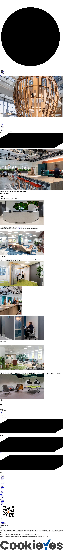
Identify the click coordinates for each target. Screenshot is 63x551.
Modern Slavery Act (3, 523)
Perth (2, 502)
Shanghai (2, 478)
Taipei (2, 479)
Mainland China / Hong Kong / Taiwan (4, 473)
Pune (2, 488)
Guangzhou (2, 476)
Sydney (2, 503)
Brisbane (2, 501)
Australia (2, 74)
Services (2, 130)
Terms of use (2, 522)
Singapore (2, 483)
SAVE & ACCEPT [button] (2, 537)
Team (2, 124)
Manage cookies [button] (2, 525)
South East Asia (3, 71)
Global (2, 70)
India (2, 72)
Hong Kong (2, 477)
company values (20, 227)
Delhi (2, 486)
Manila (2, 482)
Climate (2, 126)
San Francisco (3, 496)
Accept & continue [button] (6, 525)
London (2, 492)
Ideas (2, 129)
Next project (1, 415)
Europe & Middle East (2, 489)
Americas (2, 73)
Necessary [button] (1, 532)
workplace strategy (18, 228)
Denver (2, 495)
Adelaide (2, 500)
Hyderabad (2, 487)
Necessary (2, 533)
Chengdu (2, 475)
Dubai (2, 491)
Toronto (2, 497)
